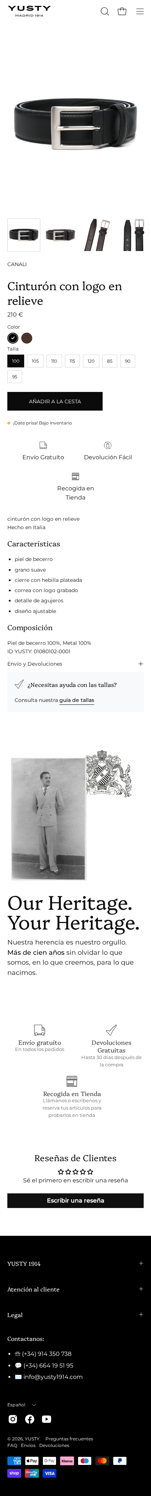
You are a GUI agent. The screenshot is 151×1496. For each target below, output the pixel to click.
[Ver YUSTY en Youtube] (46, 1419)
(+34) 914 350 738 (46, 1353)
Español (16, 1404)
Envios (28, 1445)
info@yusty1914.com (53, 1376)
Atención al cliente (33, 1289)
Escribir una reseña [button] (75, 1200)
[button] (104, 11)
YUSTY (32, 1438)
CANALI (17, 264)
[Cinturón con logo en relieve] (23, 234)
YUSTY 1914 (24, 1263)
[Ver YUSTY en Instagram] (12, 1419)
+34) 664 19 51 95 (49, 1365)
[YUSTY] (29, 11)
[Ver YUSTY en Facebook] (29, 1419)
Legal (15, 1314)
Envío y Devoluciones (34, 664)
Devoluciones (54, 1445)
